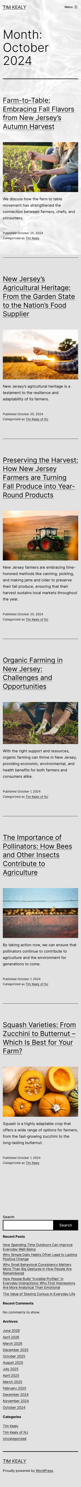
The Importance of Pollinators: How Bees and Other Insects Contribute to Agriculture (37, 854)
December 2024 (16, 1394)
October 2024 (14, 1407)
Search (8, 1217)
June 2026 (11, 1331)
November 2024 (16, 1401)
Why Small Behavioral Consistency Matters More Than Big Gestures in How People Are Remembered (37, 1269)
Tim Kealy (14, 7)
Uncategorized (14, 1439)
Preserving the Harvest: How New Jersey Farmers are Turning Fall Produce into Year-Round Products (40, 477)
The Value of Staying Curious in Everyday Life (39, 1294)
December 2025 (15, 1350)
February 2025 (14, 1388)
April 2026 (11, 1337)
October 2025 (14, 1356)
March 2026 (12, 1343)
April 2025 (11, 1375)
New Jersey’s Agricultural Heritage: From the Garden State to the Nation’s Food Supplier (39, 296)
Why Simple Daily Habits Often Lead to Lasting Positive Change (40, 1257)
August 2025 (13, 1363)
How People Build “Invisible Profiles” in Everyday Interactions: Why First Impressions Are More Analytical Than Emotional (39, 1283)
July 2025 (10, 1369)
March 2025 (12, 1382)
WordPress (44, 1471)
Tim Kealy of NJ (37, 419)
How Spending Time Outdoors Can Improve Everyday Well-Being (38, 1247)
